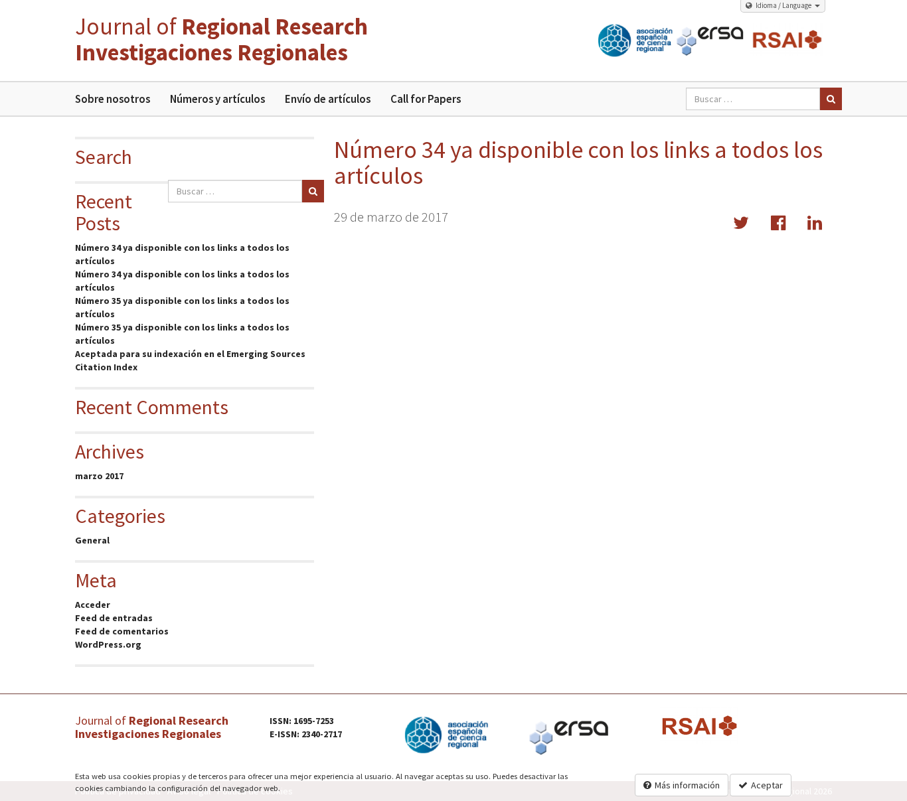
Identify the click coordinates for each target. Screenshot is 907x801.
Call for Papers (425, 99)
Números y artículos (217, 99)
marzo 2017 (99, 476)
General (92, 540)
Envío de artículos (328, 99)
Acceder (92, 605)
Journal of (221, 39)
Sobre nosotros (112, 99)
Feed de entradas (114, 618)
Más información (687, 785)
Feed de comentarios (122, 631)
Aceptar (767, 785)
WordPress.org (108, 644)
